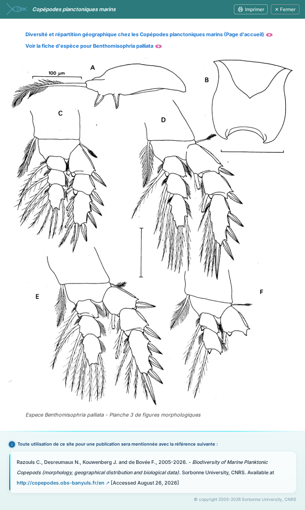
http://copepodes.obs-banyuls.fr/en (60, 483)
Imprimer (254, 9)
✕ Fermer (285, 9)
